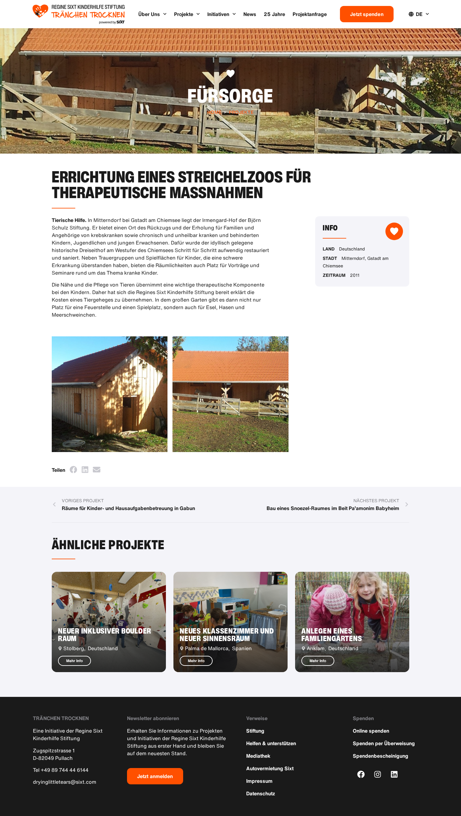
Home (214, 112)
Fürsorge (230, 95)
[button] (73, 469)
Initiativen (218, 14)
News (249, 14)
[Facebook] (361, 774)
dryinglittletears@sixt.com (64, 782)
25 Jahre (274, 14)
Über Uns (149, 14)
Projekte (183, 14)
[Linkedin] (394, 774)
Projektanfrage (310, 14)
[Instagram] (377, 774)
